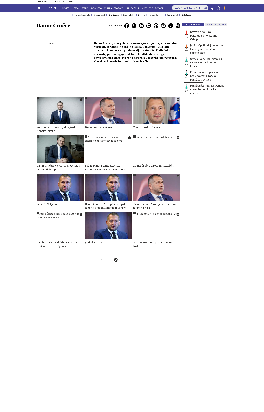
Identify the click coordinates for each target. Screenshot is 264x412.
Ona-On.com (114, 15)
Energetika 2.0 (99, 15)
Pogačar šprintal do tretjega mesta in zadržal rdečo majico (207, 89)
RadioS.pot (186, 15)
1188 (71, 2)
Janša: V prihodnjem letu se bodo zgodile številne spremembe (207, 49)
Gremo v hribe (128, 15)
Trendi (85, 8)
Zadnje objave (216, 24)
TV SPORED (42, 2)
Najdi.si (57, 2)
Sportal (75, 8)
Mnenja (108, 8)
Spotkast (118, 8)
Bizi (50, 2)
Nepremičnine (132, 8)
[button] (38, 8)
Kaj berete (193, 24)
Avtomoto (96, 8)
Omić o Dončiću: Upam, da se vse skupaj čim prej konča (206, 62)
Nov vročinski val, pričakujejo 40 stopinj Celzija (203, 35)
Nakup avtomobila (156, 15)
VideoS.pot (147, 8)
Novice (65, 8)
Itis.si (65, 2)
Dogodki (141, 15)
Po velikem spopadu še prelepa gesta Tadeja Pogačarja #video (204, 76)
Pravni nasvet (172, 15)
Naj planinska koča (82, 15)
